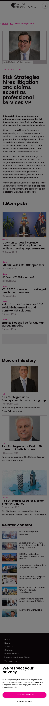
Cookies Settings (24, 701)
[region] (24, 685)
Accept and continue (24, 695)
